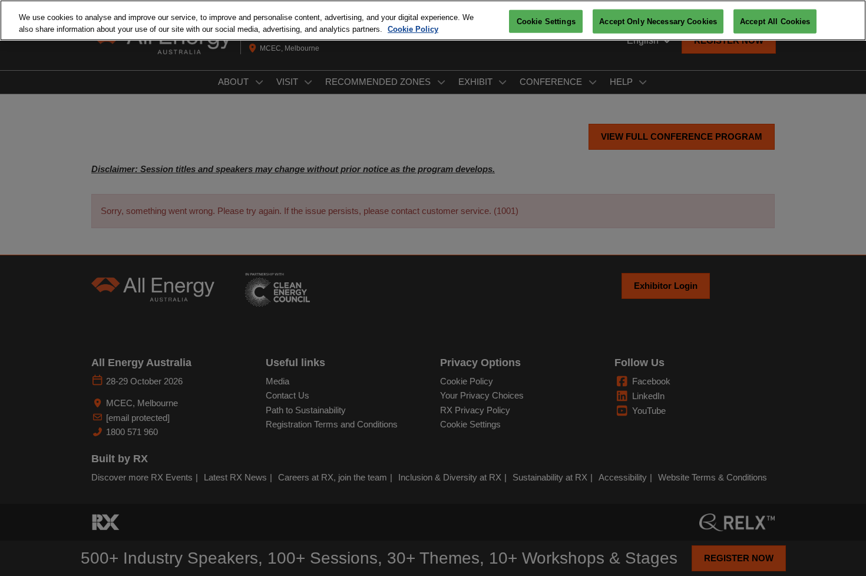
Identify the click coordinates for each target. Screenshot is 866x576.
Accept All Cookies (775, 21)
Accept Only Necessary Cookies (658, 21)
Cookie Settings (546, 21)
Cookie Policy (413, 29)
